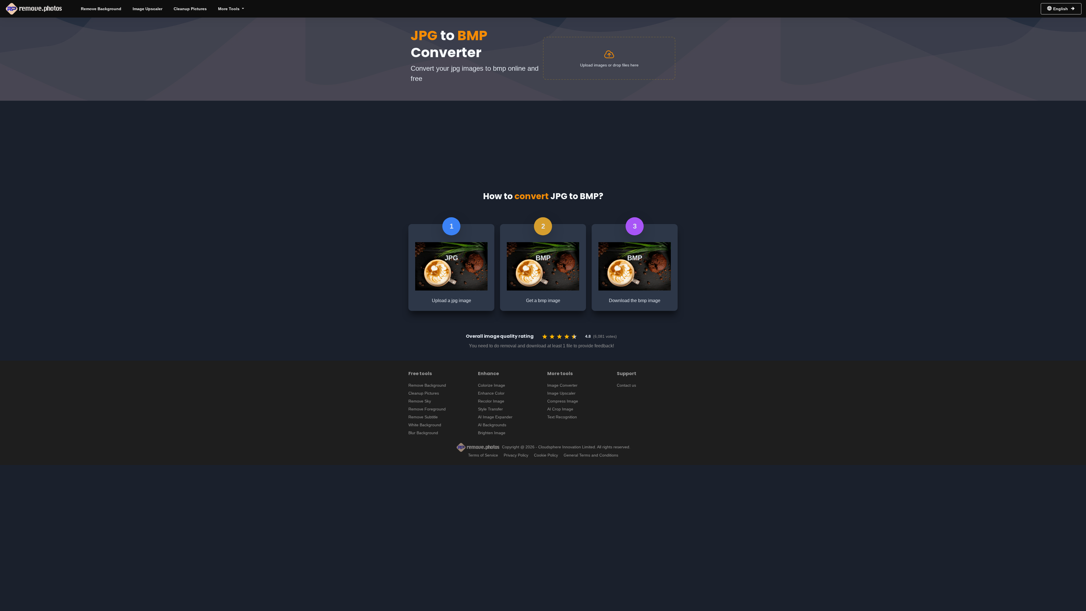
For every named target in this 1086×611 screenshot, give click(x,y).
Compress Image (562, 401)
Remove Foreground (427, 409)
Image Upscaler (147, 9)
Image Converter (562, 385)
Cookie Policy (546, 455)
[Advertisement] (543, 140)
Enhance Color (491, 393)
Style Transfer (490, 409)
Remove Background (101, 9)
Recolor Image (491, 401)
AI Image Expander (495, 417)
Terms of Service (483, 455)
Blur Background (423, 433)
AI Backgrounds (492, 425)
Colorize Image (491, 385)
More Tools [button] (229, 9)
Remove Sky (419, 401)
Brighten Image (491, 433)
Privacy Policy (516, 455)
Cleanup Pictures (190, 9)
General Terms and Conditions (591, 455)
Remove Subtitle (423, 417)
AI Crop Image (560, 409)
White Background (424, 425)
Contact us (626, 385)
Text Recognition (562, 417)
